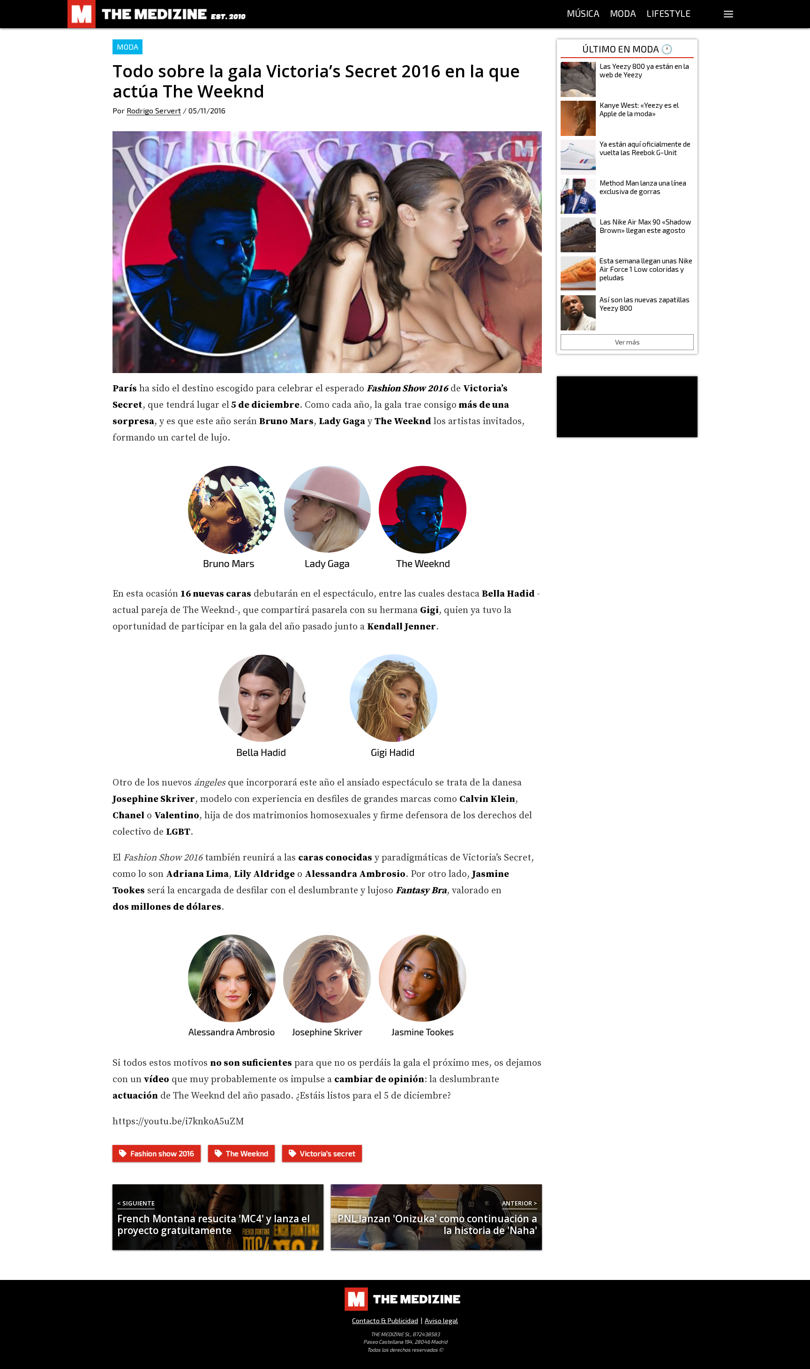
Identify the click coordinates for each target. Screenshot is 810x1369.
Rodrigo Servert (154, 110)
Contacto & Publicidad (385, 1320)
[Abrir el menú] (728, 14)
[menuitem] (583, 14)
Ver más (627, 342)
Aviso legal (441, 1320)
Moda (127, 46)
